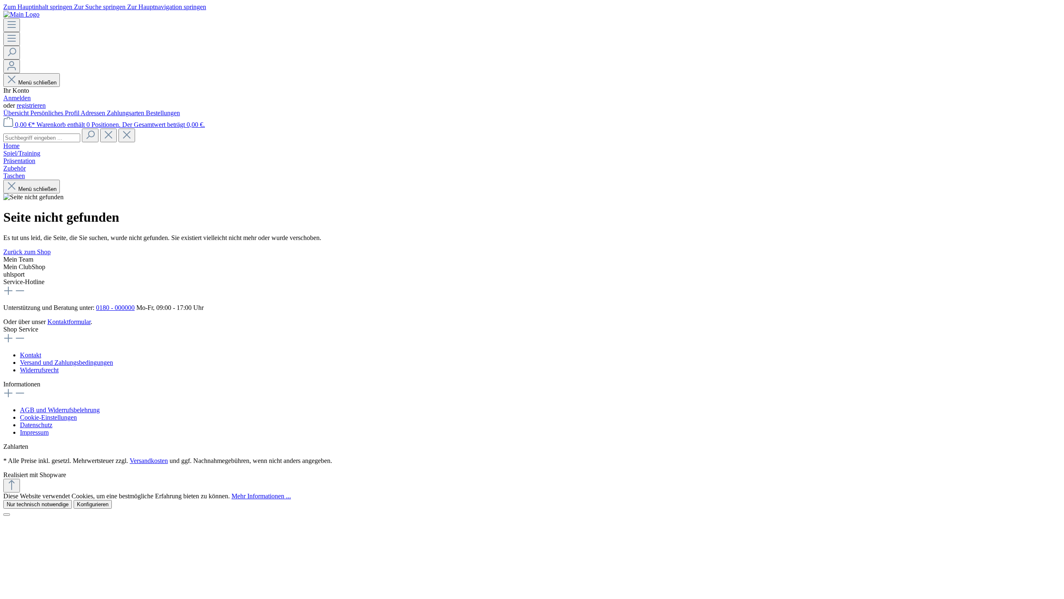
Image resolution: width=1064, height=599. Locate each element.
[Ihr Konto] (11, 66)
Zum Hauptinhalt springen (38, 6)
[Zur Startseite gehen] (21, 14)
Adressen (94, 112)
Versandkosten (149, 460)
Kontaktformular (69, 321)
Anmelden (17, 97)
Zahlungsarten (126, 112)
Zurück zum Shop (27, 251)
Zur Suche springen (100, 6)
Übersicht (16, 112)
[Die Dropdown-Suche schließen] (126, 135)
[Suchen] (11, 52)
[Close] (6, 514)
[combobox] (41, 138)
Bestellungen (163, 112)
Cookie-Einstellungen (48, 417)
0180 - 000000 (115, 307)
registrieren (31, 105)
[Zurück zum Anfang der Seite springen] (11, 486)
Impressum (34, 432)
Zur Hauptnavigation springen (166, 6)
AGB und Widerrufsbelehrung (60, 409)
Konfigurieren (92, 504)
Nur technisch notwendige (38, 504)
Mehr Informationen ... (261, 496)
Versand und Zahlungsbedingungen (66, 362)
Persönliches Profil (55, 112)
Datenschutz (36, 424)
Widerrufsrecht (39, 370)
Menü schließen (37, 82)
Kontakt (30, 355)
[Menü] (11, 25)
